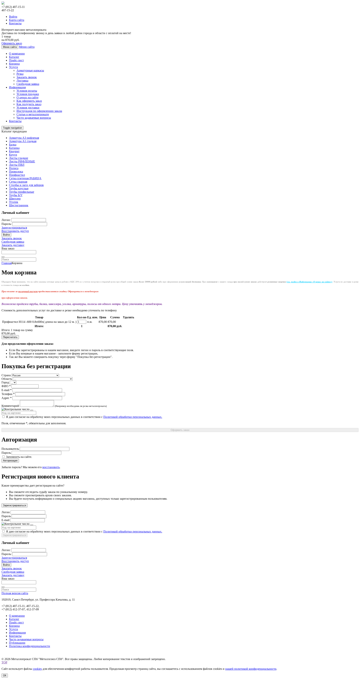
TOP (4, 662)
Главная (7, 263)
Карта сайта (16, 20)
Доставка (22, 80)
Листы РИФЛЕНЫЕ (22, 161)
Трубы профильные (21, 191)
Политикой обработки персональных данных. (132, 416)
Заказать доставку (13, 245)
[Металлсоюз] (3, 3)
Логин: (6, 220)
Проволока (16, 171)
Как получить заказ (28, 104)
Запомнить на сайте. (18, 456)
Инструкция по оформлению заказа (39, 111)
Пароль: (7, 223)
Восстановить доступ (15, 231)
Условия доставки (27, 107)
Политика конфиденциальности (29, 646)
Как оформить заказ (29, 100)
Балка (12, 144)
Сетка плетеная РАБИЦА (25, 178)
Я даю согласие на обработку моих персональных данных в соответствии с (83, 416)
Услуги (13, 67)
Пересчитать (10, 337)
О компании (17, 53)
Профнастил (17, 175)
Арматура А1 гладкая (22, 141)
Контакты (15, 23)
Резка (19, 73)
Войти (13, 16)
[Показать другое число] (31, 410)
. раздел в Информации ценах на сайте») (309, 282)
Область (7, 378)
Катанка (14, 147)
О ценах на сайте (27, 97)
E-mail (5, 390)
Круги (13, 154)
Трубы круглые (18, 188)
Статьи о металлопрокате (32, 114)
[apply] (3, 256)
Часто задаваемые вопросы (33, 117)
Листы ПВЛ (16, 164)
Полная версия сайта (15, 593)
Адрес (5, 398)
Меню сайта (26, 46)
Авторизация (10, 460)
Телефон (7, 394)
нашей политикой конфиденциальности (250, 668)
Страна (6, 375)
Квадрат (14, 151)
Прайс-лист (16, 60)
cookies (37, 668)
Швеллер (15, 198)
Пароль (6, 452)
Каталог (14, 57)
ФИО (5, 386)
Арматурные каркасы (30, 70)
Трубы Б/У (15, 195)
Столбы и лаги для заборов (26, 185)
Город (5, 382)
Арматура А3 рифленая (24, 137)
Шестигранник (18, 205)
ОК (4, 675)
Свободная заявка (27, 84)
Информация (17, 87)
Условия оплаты (26, 90)
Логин (6, 512)
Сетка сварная (18, 181)
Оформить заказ (12, 43)
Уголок (13, 202)
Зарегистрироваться (14, 227)
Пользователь (10, 448)
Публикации (17, 642)
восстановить (51, 467)
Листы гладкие (18, 158)
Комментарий (10, 405)
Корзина (14, 63)
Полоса (13, 168)
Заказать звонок (26, 77)
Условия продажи (27, 94)
